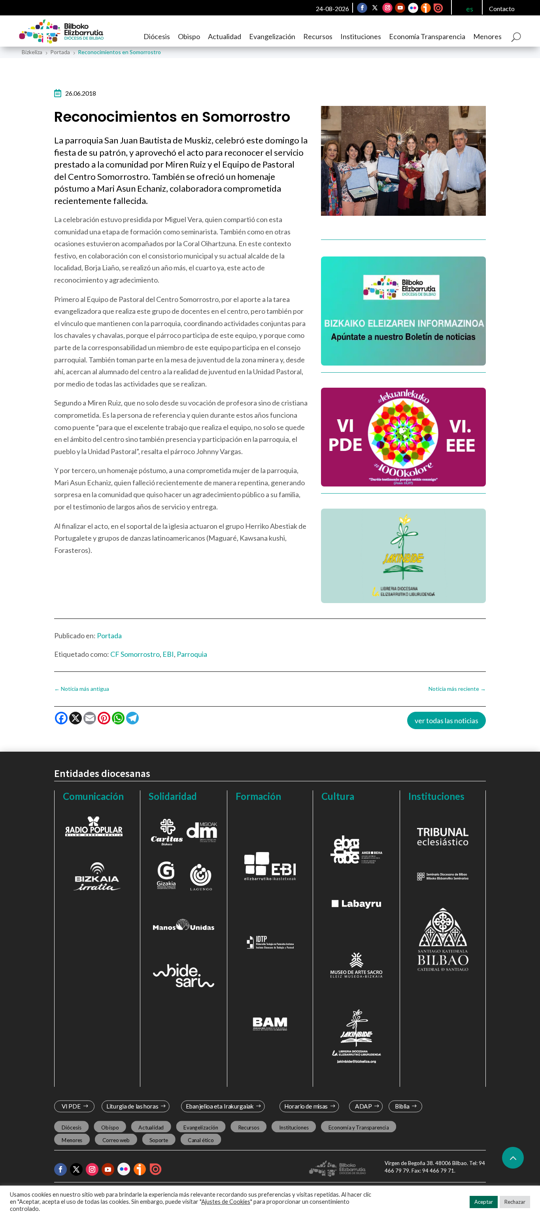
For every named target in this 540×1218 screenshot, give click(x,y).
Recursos (317, 36)
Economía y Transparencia (358, 1127)
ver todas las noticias (446, 720)
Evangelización (272, 36)
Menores (487, 36)
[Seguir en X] (375, 8)
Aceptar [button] (483, 1202)
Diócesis (156, 36)
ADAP (363, 1106)
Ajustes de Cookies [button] (225, 1201)
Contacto (502, 8)
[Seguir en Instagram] (387, 8)
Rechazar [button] (514, 1202)
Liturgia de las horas (132, 1106)
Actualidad (224, 36)
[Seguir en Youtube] (400, 8)
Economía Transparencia (427, 36)
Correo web (116, 1140)
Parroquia (192, 654)
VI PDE (70, 1106)
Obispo (189, 36)
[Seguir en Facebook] (362, 8)
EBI (168, 654)
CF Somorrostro (135, 654)
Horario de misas (306, 1106)
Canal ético (200, 1140)
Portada (109, 635)
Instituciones (360, 36)
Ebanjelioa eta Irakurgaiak (220, 1106)
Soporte (158, 1140)
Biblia (402, 1106)
